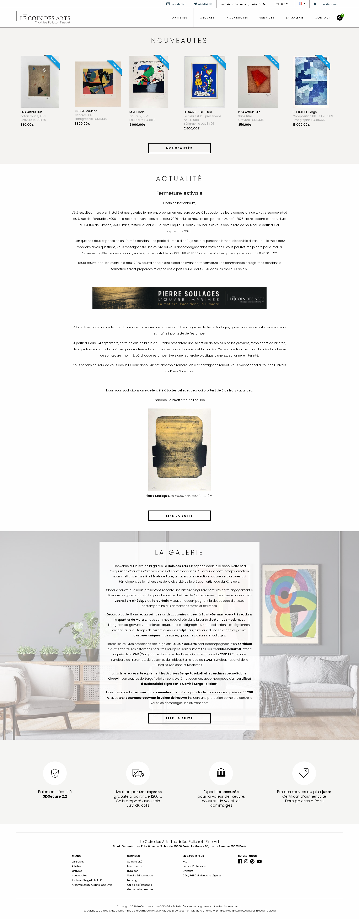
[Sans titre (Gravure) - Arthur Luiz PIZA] (204, 81)
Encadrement (135, 866)
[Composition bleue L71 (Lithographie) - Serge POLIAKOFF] (256, 81)
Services (267, 18)
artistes (179, 18)
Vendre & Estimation (140, 875)
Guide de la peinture (140, 889)
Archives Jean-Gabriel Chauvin (92, 885)
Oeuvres (77, 871)
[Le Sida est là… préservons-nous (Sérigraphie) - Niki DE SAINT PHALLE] (150, 81)
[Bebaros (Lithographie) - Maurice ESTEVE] (44, 84)
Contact (323, 18)
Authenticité (134, 861)
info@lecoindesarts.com (227, 906)
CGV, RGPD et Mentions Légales (202, 875)
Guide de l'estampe (139, 885)
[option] (43, 98)
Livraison (132, 871)
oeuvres (207, 18)
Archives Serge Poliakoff (87, 880)
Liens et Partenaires (195, 866)
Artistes (76, 866)
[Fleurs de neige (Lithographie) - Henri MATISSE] (312, 81)
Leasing (132, 880)
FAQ (185, 861)
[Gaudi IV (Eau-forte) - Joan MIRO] (94, 81)
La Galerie (295, 18)
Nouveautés (237, 18)
